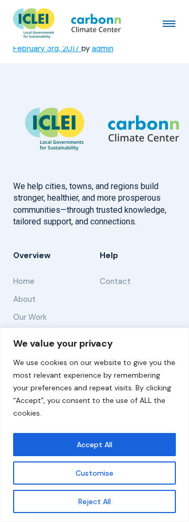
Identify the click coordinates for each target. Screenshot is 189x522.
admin (102, 48)
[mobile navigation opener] (169, 23)
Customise (94, 473)
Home (24, 281)
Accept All (94, 444)
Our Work (30, 317)
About (24, 299)
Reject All (94, 501)
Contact (115, 281)
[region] (94, 425)
